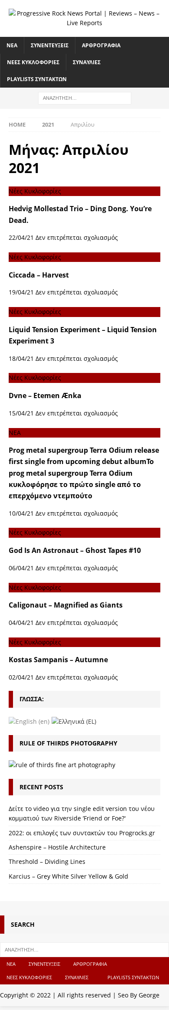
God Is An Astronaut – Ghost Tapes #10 (75, 550)
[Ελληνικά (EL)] (74, 721)
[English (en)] (29, 721)
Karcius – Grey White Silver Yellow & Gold (68, 876)
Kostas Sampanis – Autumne (58, 659)
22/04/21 (21, 237)
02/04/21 (21, 677)
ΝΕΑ (11, 45)
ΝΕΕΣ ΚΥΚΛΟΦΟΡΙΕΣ (33, 62)
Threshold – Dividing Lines (47, 861)
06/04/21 (21, 568)
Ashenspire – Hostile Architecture (57, 847)
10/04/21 (21, 513)
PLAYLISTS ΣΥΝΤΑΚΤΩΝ (37, 79)
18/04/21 (21, 358)
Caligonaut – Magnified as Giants (66, 605)
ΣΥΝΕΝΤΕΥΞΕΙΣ (49, 45)
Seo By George (138, 995)
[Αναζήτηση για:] (84, 98)
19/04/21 (21, 292)
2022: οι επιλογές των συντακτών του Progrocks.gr (82, 833)
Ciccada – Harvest (39, 275)
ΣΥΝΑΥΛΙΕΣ (87, 62)
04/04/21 (21, 622)
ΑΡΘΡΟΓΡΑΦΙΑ (101, 45)
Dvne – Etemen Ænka (45, 395)
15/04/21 (21, 413)
